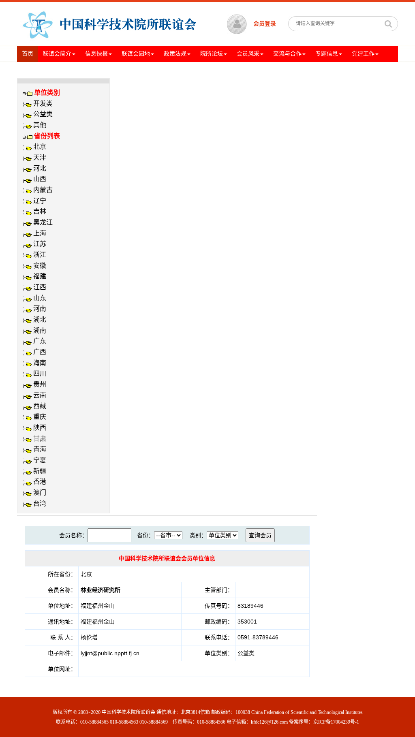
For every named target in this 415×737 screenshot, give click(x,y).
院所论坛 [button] (211, 54)
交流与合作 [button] (287, 54)
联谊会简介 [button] (57, 54)
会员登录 (264, 24)
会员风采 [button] (248, 54)
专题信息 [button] (326, 54)
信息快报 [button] (96, 54)
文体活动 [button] (33, 70)
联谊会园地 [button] (136, 54)
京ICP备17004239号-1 (336, 722)
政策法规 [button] (175, 54)
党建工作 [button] (363, 54)
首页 (30, 53)
